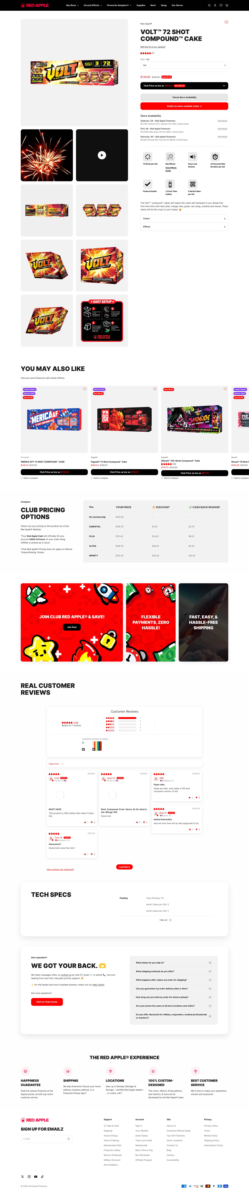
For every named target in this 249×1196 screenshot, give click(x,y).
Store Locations (174, 1140)
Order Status (141, 1135)
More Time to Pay (144, 1150)
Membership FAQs (112, 1145)
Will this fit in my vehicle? (152, 47)
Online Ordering (111, 1140)
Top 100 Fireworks (176, 1135)
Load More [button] (124, 867)
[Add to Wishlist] (226, 22)
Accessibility (173, 1160)
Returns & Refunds (113, 1155)
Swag (164, 5)
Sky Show (71, 5)
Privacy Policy (211, 1125)
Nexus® (234, 457)
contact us (66, 975)
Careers (170, 1155)
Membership (141, 1145)
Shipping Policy (211, 1140)
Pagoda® (94, 457)
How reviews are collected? (60, 869)
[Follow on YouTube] (35, 1176)
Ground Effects (91, 5)
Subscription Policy (213, 1145)
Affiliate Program (143, 1160)
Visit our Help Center (47, 1001)
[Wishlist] (221, 5)
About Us (171, 1125)
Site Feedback (111, 1164)
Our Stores (177, 5)
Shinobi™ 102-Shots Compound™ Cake (180, 460)
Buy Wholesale (142, 1155)
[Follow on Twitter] (22, 1176)
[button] (146, 53)
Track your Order (143, 1140)
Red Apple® (146, 23)
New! (153, 5)
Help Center (98, 984)
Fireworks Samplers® (118, 5)
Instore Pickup (111, 1135)
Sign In (138, 1125)
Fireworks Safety (112, 1150)
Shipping (108, 1130)
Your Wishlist (141, 1130)
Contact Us (172, 1145)
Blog (169, 1150)
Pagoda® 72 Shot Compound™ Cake (109, 461)
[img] (54, 774)
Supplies (141, 5)
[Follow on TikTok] (42, 1176)
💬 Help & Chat (111, 1125)
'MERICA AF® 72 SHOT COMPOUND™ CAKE (43, 461)
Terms (207, 1130)
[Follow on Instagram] (29, 1176)
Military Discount (112, 1160)
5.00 (76, 722)
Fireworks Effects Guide (178, 1130)
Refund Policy (211, 1135)
